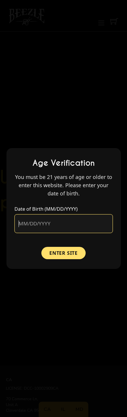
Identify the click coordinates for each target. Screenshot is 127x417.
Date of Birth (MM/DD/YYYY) (46, 209)
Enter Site (63, 253)
